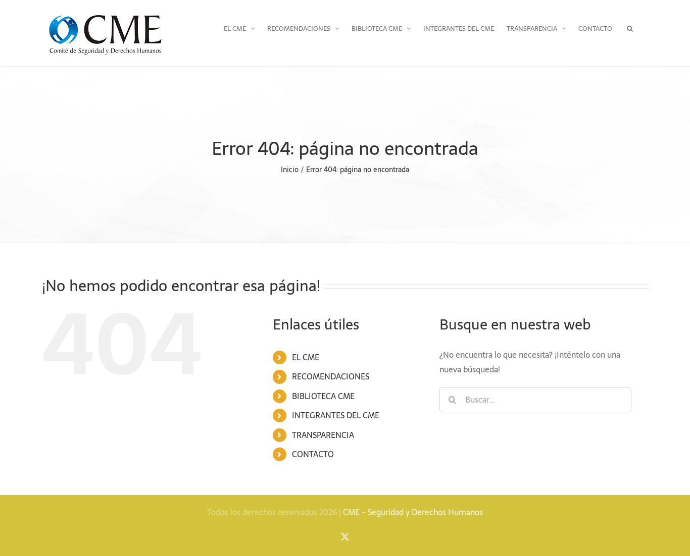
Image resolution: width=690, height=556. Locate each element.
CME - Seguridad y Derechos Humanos (413, 512)
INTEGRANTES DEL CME (335, 415)
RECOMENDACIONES (330, 376)
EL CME (305, 357)
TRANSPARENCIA (323, 434)
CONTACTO (313, 454)
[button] (630, 28)
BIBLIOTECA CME (323, 396)
